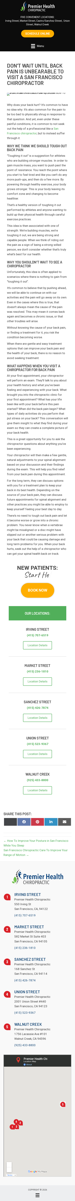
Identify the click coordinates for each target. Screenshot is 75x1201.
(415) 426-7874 (37, 708)
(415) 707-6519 (37, 635)
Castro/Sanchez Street (49, 20)
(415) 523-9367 (37, 744)
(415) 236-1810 (37, 671)
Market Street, (28, 20)
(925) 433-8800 (37, 780)
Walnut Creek (41, 24)
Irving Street (12, 20)
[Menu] (37, 1195)
